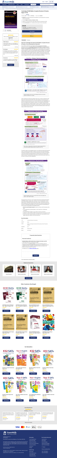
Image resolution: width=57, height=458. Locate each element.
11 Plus (18, 4)
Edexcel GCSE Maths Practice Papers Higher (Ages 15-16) (34, 305)
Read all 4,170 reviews (28, 422)
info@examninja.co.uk (7, 436)
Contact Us (31, 446)
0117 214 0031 (5, 437)
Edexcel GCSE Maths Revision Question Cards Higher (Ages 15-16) (34, 332)
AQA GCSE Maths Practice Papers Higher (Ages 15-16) (8, 332)
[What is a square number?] (48, 269)
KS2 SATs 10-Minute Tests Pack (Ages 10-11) (34, 368)
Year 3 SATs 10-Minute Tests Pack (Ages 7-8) (48, 395)
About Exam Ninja (32, 440)
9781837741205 (25, 259)
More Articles (28, 278)
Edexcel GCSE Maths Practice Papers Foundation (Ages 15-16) (48, 305)
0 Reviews (27, 14)
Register (46, 1)
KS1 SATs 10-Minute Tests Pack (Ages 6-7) (48, 368)
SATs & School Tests (11, 4)
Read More (36, 255)
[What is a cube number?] (21, 269)
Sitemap (30, 447)
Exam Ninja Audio (32, 454)
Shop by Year (4, 4)
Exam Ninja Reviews (32, 439)
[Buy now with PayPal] (32, 36)
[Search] (53, 5)
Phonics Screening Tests (46, 449)
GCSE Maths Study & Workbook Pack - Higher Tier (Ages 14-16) (7, 305)
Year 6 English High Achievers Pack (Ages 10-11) (21, 368)
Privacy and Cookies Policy (33, 443)
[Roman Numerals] (8, 269)
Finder (34, 4)
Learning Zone (26, 4)
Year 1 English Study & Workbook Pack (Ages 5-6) (35, 395)
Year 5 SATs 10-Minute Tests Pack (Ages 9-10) (22, 395)
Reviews (28, 40)
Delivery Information (33, 248)
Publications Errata (32, 455)
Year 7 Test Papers (45, 451)
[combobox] (47, 4)
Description (24, 40)
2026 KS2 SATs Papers (45, 443)
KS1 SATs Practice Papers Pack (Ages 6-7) (7, 395)
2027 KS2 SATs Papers (45, 444)
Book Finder (31, 451)
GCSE (21, 4)
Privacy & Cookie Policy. (6, 448)
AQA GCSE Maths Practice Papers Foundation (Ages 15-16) (21, 332)
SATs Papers (44, 440)
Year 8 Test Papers (45, 452)
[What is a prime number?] (35, 269)
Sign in (43, 1)
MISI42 (33, 259)
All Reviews (11, 64)
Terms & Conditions (32, 444)
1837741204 (30, 259)
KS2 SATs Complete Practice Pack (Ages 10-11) (8, 368)
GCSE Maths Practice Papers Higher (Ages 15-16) (47, 332)
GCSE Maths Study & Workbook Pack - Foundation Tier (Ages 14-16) (21, 306)
